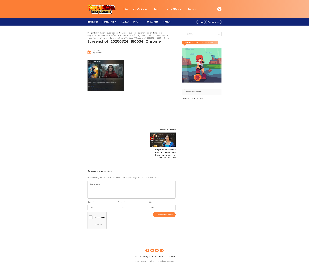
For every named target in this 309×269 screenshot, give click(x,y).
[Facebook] (147, 250)
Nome (90, 202)
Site (150, 202)
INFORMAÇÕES (151, 22)
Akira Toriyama (140, 9)
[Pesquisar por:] (201, 34)
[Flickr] (162, 250)
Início (125, 9)
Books (156, 9)
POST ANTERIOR (167, 130)
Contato (192, 9)
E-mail (120, 202)
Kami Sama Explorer (193, 91)
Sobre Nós (159, 256)
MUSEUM (167, 22)
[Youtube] (157, 250)
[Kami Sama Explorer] (102, 9)
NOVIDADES (93, 22)
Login (201, 22)
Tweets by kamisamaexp (192, 98)
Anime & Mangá (174, 9)
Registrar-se (213, 22)
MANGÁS (125, 22)
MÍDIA (135, 22)
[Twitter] (152, 250)
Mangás (146, 256)
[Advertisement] (132, 110)
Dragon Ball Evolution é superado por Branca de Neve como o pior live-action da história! (125, 33)
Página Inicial (93, 35)
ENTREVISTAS (108, 22)
